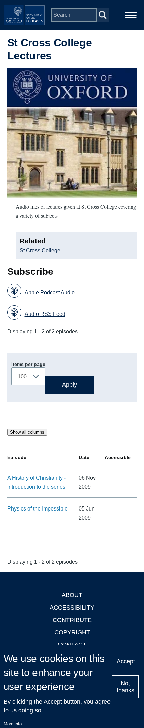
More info (13, 723)
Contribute (72, 620)
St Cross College (40, 250)
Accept (126, 661)
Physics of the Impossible (37, 509)
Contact (72, 644)
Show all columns (27, 432)
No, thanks (125, 687)
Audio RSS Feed (45, 314)
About (72, 595)
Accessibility (72, 607)
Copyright (72, 632)
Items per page (28, 364)
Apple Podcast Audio (50, 292)
